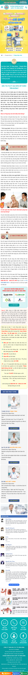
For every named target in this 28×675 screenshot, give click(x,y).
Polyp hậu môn (18, 55)
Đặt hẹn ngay (14, 428)
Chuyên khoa (8, 55)
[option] (14, 31)
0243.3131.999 (22, 383)
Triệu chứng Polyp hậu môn (20, 608)
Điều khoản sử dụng (5, 664)
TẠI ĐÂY (11, 373)
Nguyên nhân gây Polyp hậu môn (20, 598)
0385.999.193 (13, 383)
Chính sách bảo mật (14, 664)
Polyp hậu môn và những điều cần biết (20, 589)
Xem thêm (14, 408)
